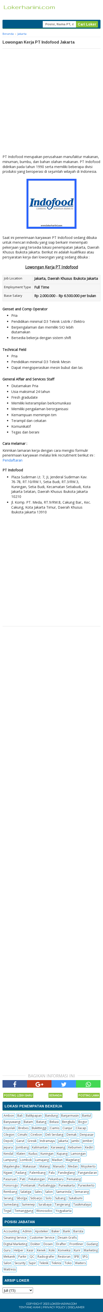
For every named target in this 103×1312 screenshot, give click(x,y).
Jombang (22, 1147)
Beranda (55, 1095)
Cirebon (36, 1134)
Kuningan (47, 1153)
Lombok (26, 1160)
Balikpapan (34, 1115)
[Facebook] (14, 1084)
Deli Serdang (54, 1134)
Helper (19, 1250)
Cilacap (81, 1128)
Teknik (43, 1263)
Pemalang (74, 1179)
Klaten (20, 1153)
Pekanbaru (56, 1179)
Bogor (82, 1122)
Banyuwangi (12, 1122)
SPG (85, 1256)
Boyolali (9, 1128)
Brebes (23, 1128)
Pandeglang (66, 1173)
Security (20, 1263)
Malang (45, 1166)
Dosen (48, 1244)
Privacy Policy (54, 1307)
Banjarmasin (70, 1115)
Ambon (9, 1115)
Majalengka (12, 1166)
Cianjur (67, 1128)
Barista (78, 1231)
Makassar (29, 1166)
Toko (68, 1263)
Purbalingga (47, 1185)
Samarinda (63, 1192)
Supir (32, 1263)
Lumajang (42, 1160)
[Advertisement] (51, 102)
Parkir (22, 1256)
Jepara (8, 1147)
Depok (8, 1141)
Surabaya (45, 1204)
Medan (73, 1166)
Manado (59, 1166)
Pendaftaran (12, 460)
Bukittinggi (39, 1128)
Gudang (92, 1244)
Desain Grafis (67, 1237)
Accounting (11, 1231)
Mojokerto (88, 1166)
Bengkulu (68, 1122)
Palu (52, 1173)
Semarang (81, 1192)
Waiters (80, 1263)
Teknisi (56, 1263)
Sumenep (28, 1204)
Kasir (30, 1250)
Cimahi (22, 1134)
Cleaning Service (15, 1237)
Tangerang (62, 1204)
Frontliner (76, 1244)
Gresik (32, 1141)
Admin (27, 1231)
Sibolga (21, 1198)
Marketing (91, 1250)
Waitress (10, 1269)
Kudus (32, 1153)
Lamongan (78, 1153)
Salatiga (25, 1192)
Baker (56, 1231)
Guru (7, 1250)
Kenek (41, 1250)
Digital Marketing (15, 1244)
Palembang (38, 1173)
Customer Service (42, 1237)
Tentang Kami (29, 1307)
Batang (41, 1122)
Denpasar (87, 1134)
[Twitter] (64, 1084)
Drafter (61, 1244)
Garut (20, 1141)
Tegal (7, 1211)
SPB (76, 1256)
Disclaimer (76, 1307)
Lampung (10, 1160)
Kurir (77, 1250)
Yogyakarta (64, 1211)
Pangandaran (87, 1173)
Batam (28, 1122)
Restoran (64, 1256)
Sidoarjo (36, 1198)
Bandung (51, 1115)
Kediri (89, 1147)
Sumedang (11, 1204)
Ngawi (8, 1173)
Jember (87, 1141)
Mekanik (9, 1256)
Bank (66, 1231)
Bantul (86, 1115)
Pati (22, 1179)
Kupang (62, 1153)
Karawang (58, 1147)
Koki (52, 1250)
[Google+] (39, 1084)
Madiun (57, 1160)
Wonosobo (44, 1211)
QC (32, 1256)
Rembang (10, 1192)
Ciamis (54, 1128)
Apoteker (41, 1231)
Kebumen (75, 1147)
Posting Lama (88, 1095)
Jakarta (63, 1141)
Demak (71, 1134)
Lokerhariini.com (63, 1303)
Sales (38, 1192)
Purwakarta (67, 1185)
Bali (19, 1115)
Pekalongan (36, 1179)
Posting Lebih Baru (18, 1095)
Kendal (8, 1153)
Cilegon (9, 1134)
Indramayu (47, 1141)
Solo (49, 1198)
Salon (49, 1192)
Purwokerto (86, 1185)
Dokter (35, 1244)
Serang (8, 1198)
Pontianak (28, 1185)
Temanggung (23, 1211)
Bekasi (54, 1122)
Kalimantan (40, 1147)
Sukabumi (75, 1198)
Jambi (75, 1141)
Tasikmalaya (82, 1204)
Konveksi (64, 1250)
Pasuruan (10, 1179)
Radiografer (46, 1256)
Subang (60, 1198)
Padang (21, 1173)
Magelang (73, 1160)
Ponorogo (11, 1185)
